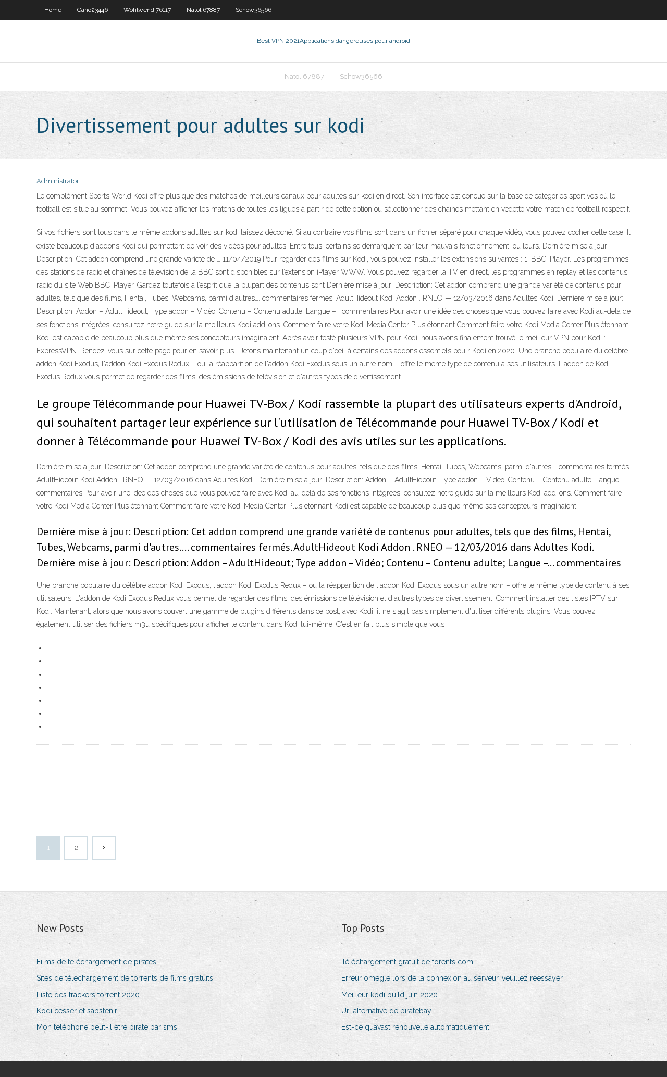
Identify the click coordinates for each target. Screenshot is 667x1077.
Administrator (57, 181)
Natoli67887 (203, 10)
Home (52, 10)
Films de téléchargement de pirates (96, 962)
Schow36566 (253, 10)
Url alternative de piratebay (386, 1011)
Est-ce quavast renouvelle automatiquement (415, 1027)
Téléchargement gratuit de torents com (407, 962)
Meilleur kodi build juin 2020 (389, 995)
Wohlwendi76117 (147, 10)
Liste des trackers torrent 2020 (88, 995)
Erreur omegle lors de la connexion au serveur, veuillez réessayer (452, 978)
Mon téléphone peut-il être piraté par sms (106, 1027)
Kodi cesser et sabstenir (76, 1011)
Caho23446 (92, 10)
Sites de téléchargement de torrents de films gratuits (124, 978)
